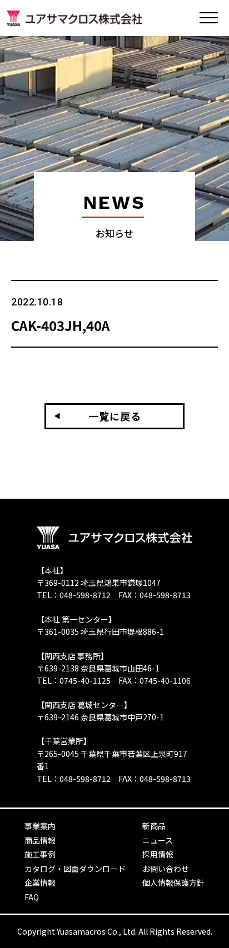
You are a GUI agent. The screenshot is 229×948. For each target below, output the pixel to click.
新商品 (154, 825)
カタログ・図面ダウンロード (75, 868)
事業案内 (40, 825)
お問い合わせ (165, 868)
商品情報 (40, 840)
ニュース (157, 840)
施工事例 (40, 854)
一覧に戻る (114, 416)
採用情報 (157, 854)
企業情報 (40, 882)
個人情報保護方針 (173, 882)
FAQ (31, 896)
